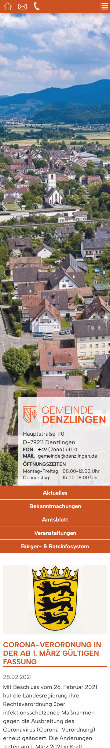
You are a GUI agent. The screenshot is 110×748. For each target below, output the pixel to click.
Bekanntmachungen (55, 506)
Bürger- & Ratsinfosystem (55, 546)
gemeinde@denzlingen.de (67, 456)
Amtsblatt (55, 519)
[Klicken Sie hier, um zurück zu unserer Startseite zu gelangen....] (64, 421)
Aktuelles (55, 492)
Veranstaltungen (55, 532)
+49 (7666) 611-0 (57, 449)
